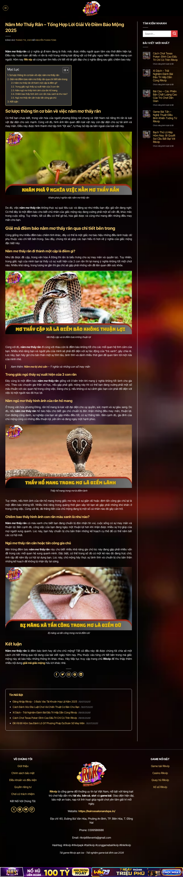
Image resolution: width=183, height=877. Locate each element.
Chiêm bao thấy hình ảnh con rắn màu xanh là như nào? (41, 94)
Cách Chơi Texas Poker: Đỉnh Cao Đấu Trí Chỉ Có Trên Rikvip (45, 717)
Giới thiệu (23, 766)
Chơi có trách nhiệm (22, 794)
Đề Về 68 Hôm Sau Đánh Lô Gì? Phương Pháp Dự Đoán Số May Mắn (49, 723)
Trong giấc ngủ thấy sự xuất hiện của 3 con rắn (37, 86)
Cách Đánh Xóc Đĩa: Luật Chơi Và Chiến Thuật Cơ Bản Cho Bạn (46, 706)
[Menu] (5, 8)
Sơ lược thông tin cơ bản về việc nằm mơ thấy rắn (34, 75)
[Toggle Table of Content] (64, 70)
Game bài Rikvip (160, 766)
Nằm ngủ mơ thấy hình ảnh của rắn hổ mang (36, 90)
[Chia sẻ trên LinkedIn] (81, 674)
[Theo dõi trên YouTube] (26, 809)
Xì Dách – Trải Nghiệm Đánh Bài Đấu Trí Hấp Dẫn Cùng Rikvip (163, 75)
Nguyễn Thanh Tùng (46, 40)
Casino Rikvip (160, 773)
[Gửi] (174, 33)
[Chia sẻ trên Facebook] (57, 674)
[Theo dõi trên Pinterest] (20, 809)
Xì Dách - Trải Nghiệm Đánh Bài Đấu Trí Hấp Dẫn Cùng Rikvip (45, 712)
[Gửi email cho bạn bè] (68, 674)
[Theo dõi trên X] (14, 809)
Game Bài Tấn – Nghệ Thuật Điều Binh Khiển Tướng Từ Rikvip (165, 116)
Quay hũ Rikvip (160, 780)
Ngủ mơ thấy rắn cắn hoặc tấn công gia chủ (35, 97)
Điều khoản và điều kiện (23, 780)
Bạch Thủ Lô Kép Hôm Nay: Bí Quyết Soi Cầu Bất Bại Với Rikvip (164, 137)
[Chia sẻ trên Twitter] (62, 674)
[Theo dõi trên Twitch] (32, 809)
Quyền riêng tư (22, 787)
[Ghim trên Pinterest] (75, 674)
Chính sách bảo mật (22, 773)
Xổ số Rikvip (160, 787)
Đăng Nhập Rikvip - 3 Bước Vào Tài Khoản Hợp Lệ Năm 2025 (45, 701)
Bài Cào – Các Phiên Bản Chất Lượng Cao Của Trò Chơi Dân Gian (165, 96)
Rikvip (53, 791)
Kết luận (14, 101)
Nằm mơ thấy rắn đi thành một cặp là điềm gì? (35, 83)
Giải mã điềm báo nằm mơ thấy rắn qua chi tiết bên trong (39, 79)
